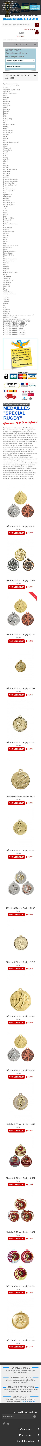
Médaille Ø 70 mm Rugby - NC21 (20, 1232)
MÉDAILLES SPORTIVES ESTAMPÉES (16, 319)
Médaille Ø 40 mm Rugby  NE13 (20, 796)
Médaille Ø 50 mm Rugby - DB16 (20, 1016)
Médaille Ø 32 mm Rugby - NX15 (20, 742)
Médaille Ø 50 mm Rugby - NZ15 (20, 962)
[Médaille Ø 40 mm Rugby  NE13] (20, 774)
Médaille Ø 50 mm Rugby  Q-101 (20, 634)
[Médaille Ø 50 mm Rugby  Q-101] (20, 612)
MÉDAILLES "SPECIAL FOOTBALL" (15, 325)
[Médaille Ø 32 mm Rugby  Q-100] (20, 504)
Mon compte (20, 36)
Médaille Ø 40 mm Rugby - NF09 (20, 580)
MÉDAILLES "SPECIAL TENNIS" (14, 335)
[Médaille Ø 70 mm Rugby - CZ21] (20, 1264)
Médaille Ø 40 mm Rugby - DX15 (20, 850)
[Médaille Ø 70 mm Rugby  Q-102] (20, 1048)
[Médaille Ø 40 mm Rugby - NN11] (20, 666)
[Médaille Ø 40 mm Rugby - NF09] (20, 558)
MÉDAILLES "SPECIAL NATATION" (14, 333)
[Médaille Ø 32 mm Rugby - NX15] (20, 720)
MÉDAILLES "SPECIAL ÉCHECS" (14, 331)
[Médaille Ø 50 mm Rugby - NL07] (20, 884)
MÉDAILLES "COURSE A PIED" (13, 327)
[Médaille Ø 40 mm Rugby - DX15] (20, 828)
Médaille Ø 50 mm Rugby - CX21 (20, 1178)
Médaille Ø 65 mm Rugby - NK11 (20, 1340)
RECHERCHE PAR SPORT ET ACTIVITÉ (16, 321)
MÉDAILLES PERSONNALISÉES (14, 323)
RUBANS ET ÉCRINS (10, 317)
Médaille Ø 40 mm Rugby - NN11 (20, 688)
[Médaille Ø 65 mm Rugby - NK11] (20, 1318)
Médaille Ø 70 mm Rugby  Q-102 (20, 1070)
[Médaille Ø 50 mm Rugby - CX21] (20, 1155)
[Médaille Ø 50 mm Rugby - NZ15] (20, 940)
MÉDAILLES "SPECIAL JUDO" (13, 329)
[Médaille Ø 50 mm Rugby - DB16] (20, 994)
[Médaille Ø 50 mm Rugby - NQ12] (20, 1102)
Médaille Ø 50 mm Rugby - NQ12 (20, 1124)
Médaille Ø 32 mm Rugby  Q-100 (20, 526)
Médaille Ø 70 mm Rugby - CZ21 (20, 1286)
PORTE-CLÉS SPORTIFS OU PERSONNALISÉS (19, 315)
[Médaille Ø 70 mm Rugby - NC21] (20, 1210)
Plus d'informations (35, 7)
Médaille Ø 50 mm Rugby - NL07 (20, 908)
